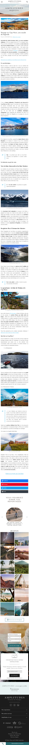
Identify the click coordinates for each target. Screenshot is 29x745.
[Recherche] (27, 1)
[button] (3, 743)
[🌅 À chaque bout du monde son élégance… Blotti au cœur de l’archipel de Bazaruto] (22, 581)
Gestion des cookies (14, 735)
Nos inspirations (6, 709)
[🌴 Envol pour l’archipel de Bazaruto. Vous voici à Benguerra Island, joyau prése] (7, 595)
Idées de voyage (17, 37)
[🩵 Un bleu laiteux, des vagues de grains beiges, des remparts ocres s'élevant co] (7, 581)
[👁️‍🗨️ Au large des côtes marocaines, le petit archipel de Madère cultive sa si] (7, 553)
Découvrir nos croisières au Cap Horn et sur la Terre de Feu (13, 59)
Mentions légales (14, 737)
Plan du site (14, 732)
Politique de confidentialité (14, 733)
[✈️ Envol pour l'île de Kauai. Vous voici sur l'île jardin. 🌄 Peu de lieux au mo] (22, 609)
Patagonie (15, 50)
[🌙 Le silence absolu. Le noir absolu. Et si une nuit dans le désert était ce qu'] (22, 553)
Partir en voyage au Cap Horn (14, 473)
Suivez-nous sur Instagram (15, 619)
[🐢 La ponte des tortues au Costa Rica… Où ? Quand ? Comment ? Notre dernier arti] (22, 595)
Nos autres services (7, 713)
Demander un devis (17, 743)
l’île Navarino (13, 313)
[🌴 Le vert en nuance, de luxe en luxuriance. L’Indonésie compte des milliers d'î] (22, 567)
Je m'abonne (14, 675)
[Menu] (2, 1)
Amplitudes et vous (6, 717)
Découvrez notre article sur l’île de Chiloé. (10, 332)
